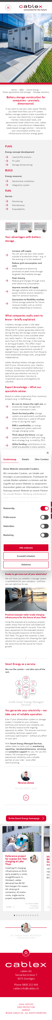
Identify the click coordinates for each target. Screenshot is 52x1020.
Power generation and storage (17, 92)
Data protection (26, 1007)
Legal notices (26, 1004)
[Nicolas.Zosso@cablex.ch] (26, 798)
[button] (14, 915)
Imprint (26, 1010)
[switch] (44, 517)
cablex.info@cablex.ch (26, 988)
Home (14, 90)
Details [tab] (25, 459)
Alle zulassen (26, 547)
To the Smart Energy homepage (24, 818)
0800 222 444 (30, 984)
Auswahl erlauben (26, 556)
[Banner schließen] (48, 453)
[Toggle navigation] (8, 8)
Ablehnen (26, 564)
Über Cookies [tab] (42, 459)
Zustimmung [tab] (9, 459)
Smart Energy (33, 90)
